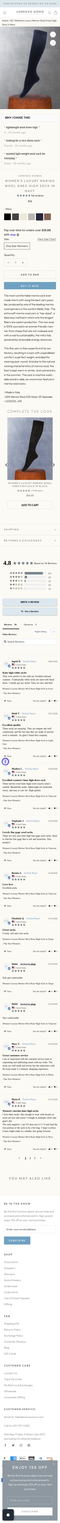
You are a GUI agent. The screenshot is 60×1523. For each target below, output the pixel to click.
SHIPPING (11, 529)
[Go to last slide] (6, 465)
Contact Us (10, 1373)
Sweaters (9, 1268)
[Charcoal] (15, 216)
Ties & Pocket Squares (17, 1298)
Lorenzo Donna (30, 175)
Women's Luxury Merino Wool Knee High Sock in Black (30, 485)
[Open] (8, 1514)
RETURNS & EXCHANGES (23, 540)
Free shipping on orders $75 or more (30, 3)
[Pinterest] (29, 1445)
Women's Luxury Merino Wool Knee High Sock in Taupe (28, 939)
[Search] (49, 12)
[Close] (53, 1464)
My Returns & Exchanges (18, 1385)
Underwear (11, 1286)
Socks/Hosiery (12, 1280)
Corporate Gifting (14, 1397)
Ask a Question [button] (31, 611)
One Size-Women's (17, 246)
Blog (6, 1347)
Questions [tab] (28, 624)
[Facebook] (5, 1445)
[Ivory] (23, 216)
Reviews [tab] (8, 624)
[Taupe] (47, 216)
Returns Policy (12, 1329)
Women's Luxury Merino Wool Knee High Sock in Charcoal (29, 796)
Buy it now (30, 285)
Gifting (8, 1304)
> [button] (41, 1158)
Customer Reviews (15, 1341)
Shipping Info (11, 1323)
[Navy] (39, 216)
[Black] (7, 216)
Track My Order (13, 1379)
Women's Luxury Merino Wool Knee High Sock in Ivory (27, 688)
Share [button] (9, 701)
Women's (9, 1274)
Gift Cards (10, 1353)
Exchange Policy (13, 1335)
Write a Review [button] (29, 602)
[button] (50, 701)
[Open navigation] (4, 12)
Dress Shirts (11, 1262)
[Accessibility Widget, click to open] (5, 761)
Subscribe (30, 1511)
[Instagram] (21, 1445)
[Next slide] (53, 465)
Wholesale (10, 1391)
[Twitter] (13, 1445)
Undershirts (11, 1292)
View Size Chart (47, 239)
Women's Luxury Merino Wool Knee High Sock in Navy (27, 1137)
